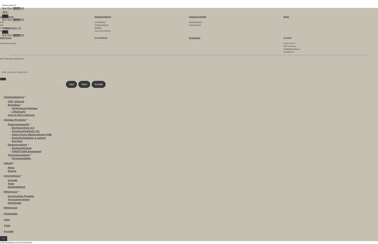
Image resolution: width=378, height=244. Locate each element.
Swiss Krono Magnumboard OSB (32, 134)
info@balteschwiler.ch (292, 49)
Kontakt (17, 8)
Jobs (71, 84)
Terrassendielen (21, 158)
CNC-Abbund (16, 101)
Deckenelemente (22, 148)
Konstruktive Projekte (8, 43)
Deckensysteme (17, 144)
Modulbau (14, 104)
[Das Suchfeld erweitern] (61, 82)
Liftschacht (18, 111)
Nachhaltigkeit (16, 186)
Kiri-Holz (17, 141)
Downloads (194, 38)
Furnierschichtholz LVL (26, 131)
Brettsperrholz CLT (23, 127)
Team (84, 84)
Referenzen (6, 38)
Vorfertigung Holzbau (25, 108)
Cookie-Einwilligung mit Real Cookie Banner (16, 242)
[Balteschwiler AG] (11, 28)
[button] (22, 8)
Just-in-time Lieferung (21, 115)
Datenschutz (19, 59)
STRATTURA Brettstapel (26, 151)
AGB (1, 59)
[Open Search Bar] (4, 8)
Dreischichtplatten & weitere (29, 137)
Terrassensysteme (19, 155)
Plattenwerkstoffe (18, 124)
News (11, 167)
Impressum (9, 59)
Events (12, 171)
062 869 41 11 (289, 52)
